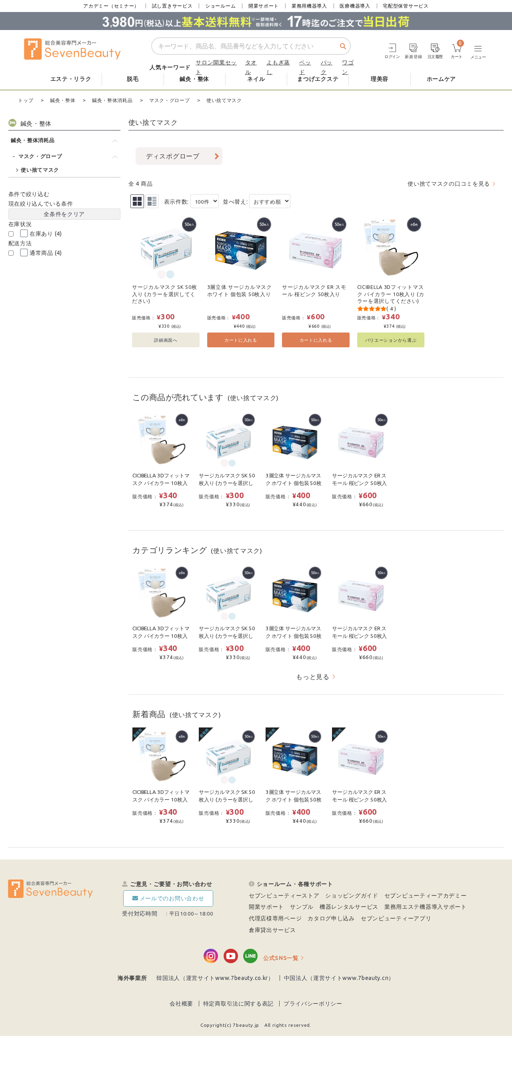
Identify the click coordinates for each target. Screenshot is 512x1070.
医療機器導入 (355, 5)
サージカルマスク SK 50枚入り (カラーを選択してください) (164, 294)
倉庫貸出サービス (272, 930)
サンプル (302, 907)
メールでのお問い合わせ (172, 898)
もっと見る (313, 676)
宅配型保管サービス (405, 5)
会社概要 (181, 1003)
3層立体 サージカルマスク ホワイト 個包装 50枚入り (239, 290)
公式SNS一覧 (281, 958)
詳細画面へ (166, 340)
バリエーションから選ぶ (391, 340)
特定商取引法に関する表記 (238, 1003)
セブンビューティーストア (284, 895)
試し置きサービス (172, 5)
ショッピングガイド (351, 895)
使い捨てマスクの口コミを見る (449, 183)
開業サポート (263, 5)
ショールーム (220, 5)
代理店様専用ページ (275, 918)
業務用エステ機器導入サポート (425, 907)
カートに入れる (240, 340)
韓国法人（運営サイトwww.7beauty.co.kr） (215, 978)
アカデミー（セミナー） (111, 5)
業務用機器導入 (309, 5)
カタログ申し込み (331, 918)
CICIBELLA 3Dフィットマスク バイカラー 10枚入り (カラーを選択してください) (390, 294)
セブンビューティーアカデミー (425, 895)
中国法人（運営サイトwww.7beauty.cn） (339, 978)
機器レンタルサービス (349, 907)
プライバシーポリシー (313, 1003)
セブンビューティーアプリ (396, 918)
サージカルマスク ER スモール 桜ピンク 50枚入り (314, 290)
